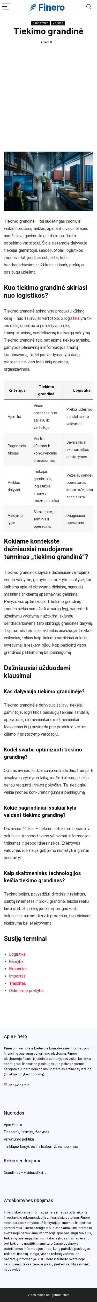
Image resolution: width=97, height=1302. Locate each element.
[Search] (89, 7)
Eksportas (18, 968)
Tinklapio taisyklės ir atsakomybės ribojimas (41, 1146)
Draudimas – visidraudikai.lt (25, 1173)
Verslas (58, 23)
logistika (71, 318)
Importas (17, 976)
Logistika (17, 954)
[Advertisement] (48, 97)
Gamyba (16, 961)
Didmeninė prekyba (26, 990)
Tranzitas (17, 983)
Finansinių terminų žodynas (26, 1132)
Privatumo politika (19, 1139)
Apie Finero (13, 1125)
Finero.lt (46, 42)
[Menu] (6, 7)
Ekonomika (40, 23)
